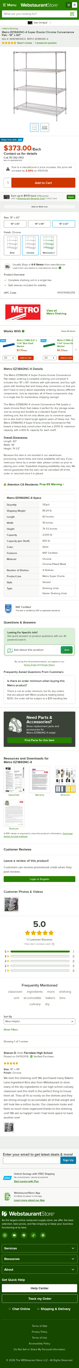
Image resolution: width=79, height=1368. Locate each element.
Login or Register (39, 879)
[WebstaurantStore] (39, 1214)
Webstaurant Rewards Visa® (31, 198)
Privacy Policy (48, 665)
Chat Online (21, 1309)
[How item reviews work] (53, 944)
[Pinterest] (43, 1235)
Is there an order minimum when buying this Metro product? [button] (36, 683)
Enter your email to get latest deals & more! (38, 1154)
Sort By (8, 1016)
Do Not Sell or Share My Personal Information (39, 1349)
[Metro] (23, 312)
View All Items (68, 331)
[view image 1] (11, 904)
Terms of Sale (39, 1326)
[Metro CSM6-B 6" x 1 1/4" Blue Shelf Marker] (20, 349)
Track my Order (39, 1298)
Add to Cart (25, 358)
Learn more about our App (29, 1200)
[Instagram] (5, 1235)
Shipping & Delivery (55, 1309)
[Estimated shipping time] (59, 267)
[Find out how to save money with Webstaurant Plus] (3, 341)
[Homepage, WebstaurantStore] (39, 5)
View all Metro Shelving (56, 312)
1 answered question (46, 43)
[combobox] (39, 14)
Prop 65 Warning (51, 484)
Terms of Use (30, 665)
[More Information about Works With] (23, 331)
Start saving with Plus (26, 1181)
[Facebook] (24, 1235)
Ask (66, 650)
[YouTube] (14, 1235)
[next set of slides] (76, 349)
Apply (71, 197)
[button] (34, 127)
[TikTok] (33, 1235)
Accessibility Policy (39, 1343)
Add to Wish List (39, 206)
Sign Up (68, 1160)
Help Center (40, 1288)
